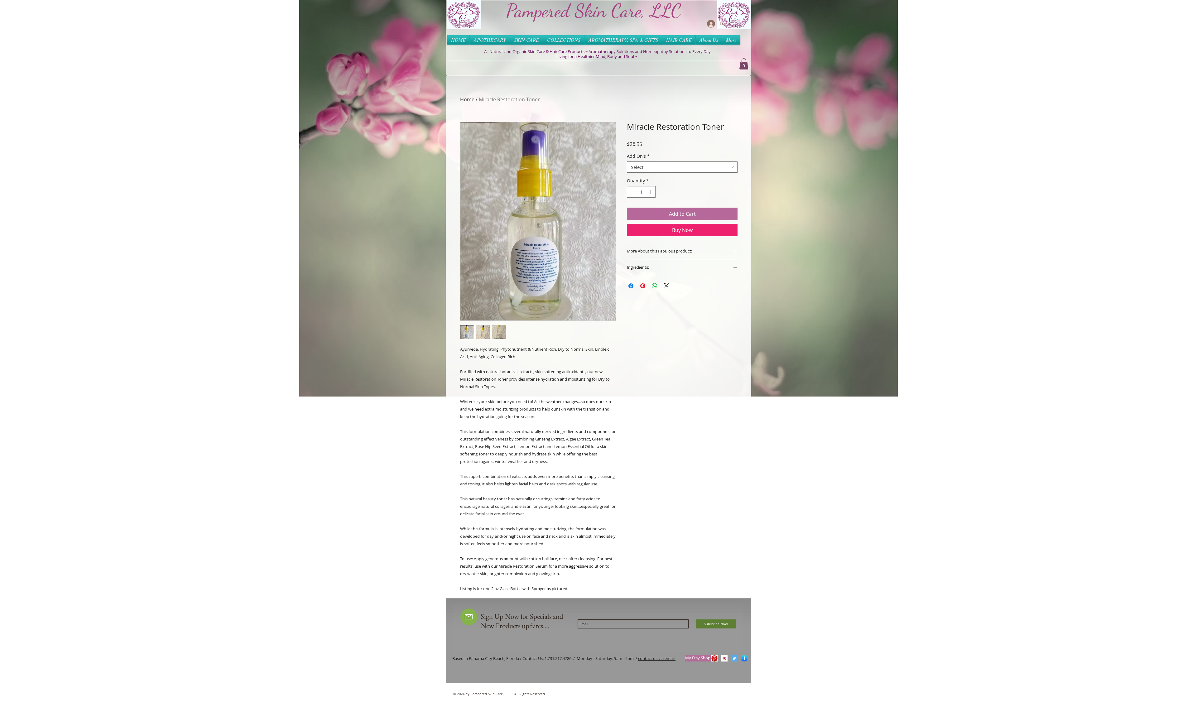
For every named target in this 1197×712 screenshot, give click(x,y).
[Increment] (651, 191)
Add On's (638, 156)
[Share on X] (666, 286)
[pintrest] (714, 658)
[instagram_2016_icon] (724, 658)
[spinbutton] (641, 191)
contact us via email (656, 658)
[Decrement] (632, 191)
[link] (743, 64)
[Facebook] (744, 658)
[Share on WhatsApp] (654, 286)
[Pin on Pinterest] (643, 286)
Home (467, 99)
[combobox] (682, 167)
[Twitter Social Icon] (734, 658)
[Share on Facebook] (631, 286)
